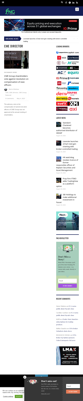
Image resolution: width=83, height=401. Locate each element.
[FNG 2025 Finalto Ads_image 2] (67, 229)
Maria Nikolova (14, 89)
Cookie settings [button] (8, 396)
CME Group (23, 92)
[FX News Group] (10, 14)
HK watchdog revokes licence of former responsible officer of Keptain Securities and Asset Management (67, 163)
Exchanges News (10, 72)
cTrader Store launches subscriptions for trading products (67, 322)
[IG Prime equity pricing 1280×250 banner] (41, 33)
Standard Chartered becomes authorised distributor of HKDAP (66, 128)
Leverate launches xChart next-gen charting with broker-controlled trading (67, 145)
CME (6, 92)
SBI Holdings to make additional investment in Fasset (66, 198)
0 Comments (9, 98)
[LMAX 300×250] (67, 363)
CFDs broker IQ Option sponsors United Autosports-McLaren (66, 337)
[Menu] (3, 2)
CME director (13, 92)
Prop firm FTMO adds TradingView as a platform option (67, 182)
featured (8, 95)
